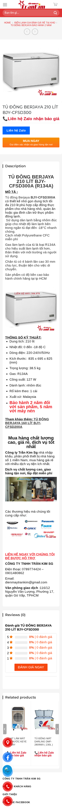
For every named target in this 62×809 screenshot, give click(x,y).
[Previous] (5, 729)
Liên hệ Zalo (16, 130)
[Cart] (56, 4)
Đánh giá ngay (31, 667)
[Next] (57, 729)
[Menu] (5, 4)
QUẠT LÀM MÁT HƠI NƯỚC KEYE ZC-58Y (17, 741)
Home (7, 22)
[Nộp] (55, 12)
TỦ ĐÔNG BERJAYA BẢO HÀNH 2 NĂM (31, 25)
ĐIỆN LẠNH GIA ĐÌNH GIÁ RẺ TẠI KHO (34, 22)
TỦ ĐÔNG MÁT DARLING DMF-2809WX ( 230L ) (43, 741)
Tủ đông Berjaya (17, 197)
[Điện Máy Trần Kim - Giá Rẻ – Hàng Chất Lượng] (31, 4)
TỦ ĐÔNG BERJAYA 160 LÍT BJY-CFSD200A (27, 423)
